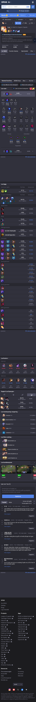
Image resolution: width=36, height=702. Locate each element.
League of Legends (6, 616)
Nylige (10, 502)
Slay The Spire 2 (5, 639)
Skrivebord (4, 652)
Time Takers (4, 650)
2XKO (2, 648)
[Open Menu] (33, 2)
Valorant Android (22, 624)
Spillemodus (14, 15)
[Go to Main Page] (4, 2)
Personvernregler (6, 671)
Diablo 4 (3, 646)
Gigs (2, 662)
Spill (2, 654)
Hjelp (2, 675)
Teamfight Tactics (6, 618)
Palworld (3, 620)
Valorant (3, 624)
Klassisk (24, 15)
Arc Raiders (4, 637)
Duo (2, 656)
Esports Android (22, 637)
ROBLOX (3, 629)
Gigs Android (21, 629)
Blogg (2, 607)
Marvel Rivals (4, 635)
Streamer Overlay (6, 665)
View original (7, 514)
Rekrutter (20, 675)
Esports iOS (21, 639)
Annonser (20, 673)
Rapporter (31, 516)
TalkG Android (22, 633)
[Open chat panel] (34, 40)
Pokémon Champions (7, 622)
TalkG (2, 658)
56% (19, 23)
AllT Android (21, 620)
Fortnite (3, 643)
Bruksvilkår (4, 673)
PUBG (2, 627)
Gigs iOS (20, 631)
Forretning (21, 671)
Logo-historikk (5, 609)
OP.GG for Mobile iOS (23, 618)
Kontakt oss (4, 680)
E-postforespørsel (6, 678)
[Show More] (9, 2)
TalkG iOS (20, 635)
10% (32, 23)
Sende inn (18, 496)
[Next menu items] (27, 15)
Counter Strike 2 (5, 641)
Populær (4, 502)
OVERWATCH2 (5, 631)
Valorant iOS (21, 627)
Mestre (4, 15)
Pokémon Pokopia (6, 633)
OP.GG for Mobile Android (25, 616)
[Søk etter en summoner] (27, 7)
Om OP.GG (4, 603)
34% (25, 23)
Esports (3, 660)
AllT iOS (20, 622)
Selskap (3, 605)
